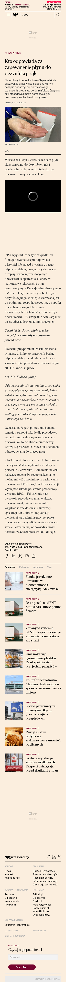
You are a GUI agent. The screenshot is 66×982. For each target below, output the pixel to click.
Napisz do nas (12, 877)
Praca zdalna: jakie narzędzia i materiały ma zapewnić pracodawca (27, 335)
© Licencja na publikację (18, 543)
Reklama (9, 894)
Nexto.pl (37, 901)
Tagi (49, 567)
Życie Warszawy (41, 914)
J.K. (7, 151)
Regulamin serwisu (43, 877)
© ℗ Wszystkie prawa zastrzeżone (23, 547)
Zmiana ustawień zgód (45, 874)
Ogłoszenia (11, 897)
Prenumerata (12, 901)
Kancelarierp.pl (41, 908)
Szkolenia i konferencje (17, 925)
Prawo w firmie (13, 53)
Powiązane (10, 567)
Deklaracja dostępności (45, 884)
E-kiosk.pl (38, 894)
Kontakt (9, 874)
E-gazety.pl (39, 897)
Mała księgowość (42, 904)
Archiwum (10, 904)
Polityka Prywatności (44, 871)
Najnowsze (38, 567)
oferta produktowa (15, 936)
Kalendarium (39, 931)
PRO (25, 14)
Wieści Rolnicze (41, 911)
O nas (8, 871)
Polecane (24, 567)
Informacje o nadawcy (45, 881)
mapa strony (11, 931)
